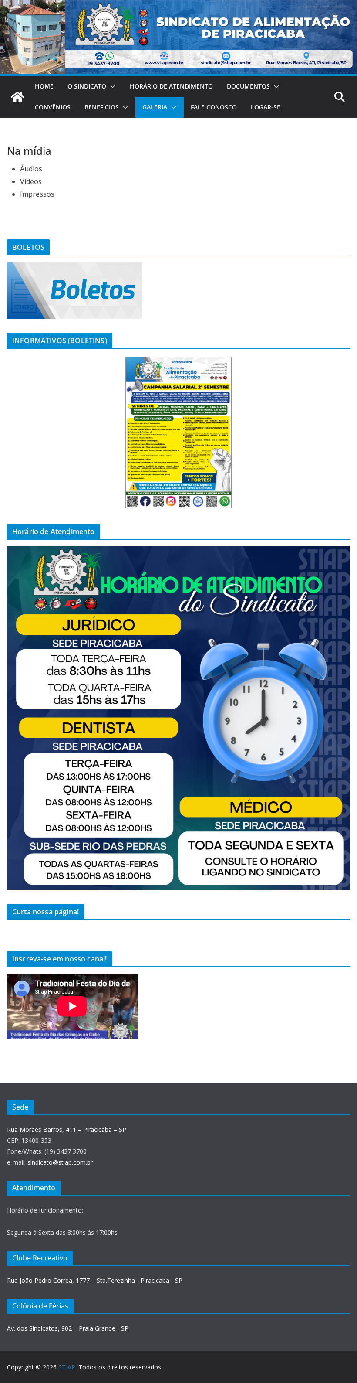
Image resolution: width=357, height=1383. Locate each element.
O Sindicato (86, 86)
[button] (111, 86)
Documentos (248, 86)
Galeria (154, 107)
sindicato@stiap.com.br (60, 1162)
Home (44, 86)
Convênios (53, 107)
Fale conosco (214, 107)
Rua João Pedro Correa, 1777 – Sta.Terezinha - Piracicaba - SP (94, 1280)
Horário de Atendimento (171, 86)
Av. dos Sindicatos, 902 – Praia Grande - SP (67, 1328)
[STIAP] (17, 96)
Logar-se (265, 107)
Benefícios (101, 107)
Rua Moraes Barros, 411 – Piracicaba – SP (66, 1129)
